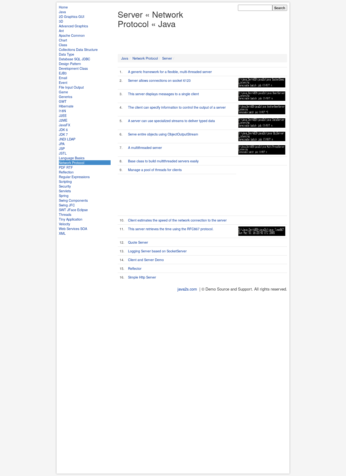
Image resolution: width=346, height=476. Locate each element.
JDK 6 (63, 129)
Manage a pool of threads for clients (155, 169)
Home (63, 7)
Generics (65, 96)
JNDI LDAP (67, 139)
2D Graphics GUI (71, 16)
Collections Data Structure (78, 49)
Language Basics (71, 158)
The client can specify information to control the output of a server (177, 107)
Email (63, 77)
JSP (62, 148)
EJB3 (63, 73)
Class (63, 44)
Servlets (65, 191)
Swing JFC (67, 205)
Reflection (66, 172)
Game (63, 92)
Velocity (64, 224)
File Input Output (71, 87)
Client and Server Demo (146, 259)
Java (62, 11)
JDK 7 (63, 134)
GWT (63, 101)
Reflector (134, 268)
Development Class (73, 68)
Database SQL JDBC (74, 59)
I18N (62, 110)
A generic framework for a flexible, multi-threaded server (170, 71)
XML (62, 233)
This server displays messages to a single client (163, 93)
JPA (61, 143)
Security (65, 186)
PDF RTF (66, 167)
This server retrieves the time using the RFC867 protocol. (170, 228)
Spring (63, 195)
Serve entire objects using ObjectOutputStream (163, 134)
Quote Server (138, 242)
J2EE (63, 115)
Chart (63, 40)
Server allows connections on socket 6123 (159, 80)
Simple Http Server (142, 277)
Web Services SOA (73, 228)
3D (61, 21)
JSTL (63, 153)
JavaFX (64, 125)
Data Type (66, 54)
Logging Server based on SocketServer (157, 251)
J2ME (63, 120)
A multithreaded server (145, 147)
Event (63, 82)
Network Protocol (71, 162)
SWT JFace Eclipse (73, 209)
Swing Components (73, 200)
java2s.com (187, 289)
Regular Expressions (74, 176)
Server (167, 58)
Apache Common (72, 35)
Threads (65, 214)
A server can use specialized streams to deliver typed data (171, 120)
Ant (61, 30)
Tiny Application (70, 219)
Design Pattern (70, 63)
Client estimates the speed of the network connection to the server (177, 220)
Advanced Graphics (73, 26)
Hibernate (66, 106)
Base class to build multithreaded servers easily (163, 161)
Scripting (65, 181)
